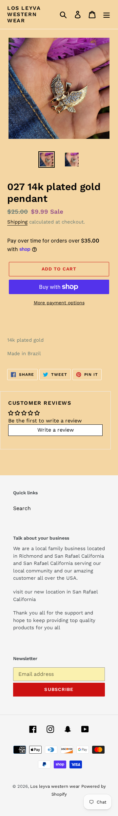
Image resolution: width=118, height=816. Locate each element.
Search (22, 508)
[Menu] (106, 14)
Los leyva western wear (24, 14)
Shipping (17, 222)
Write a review (55, 430)
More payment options (59, 302)
